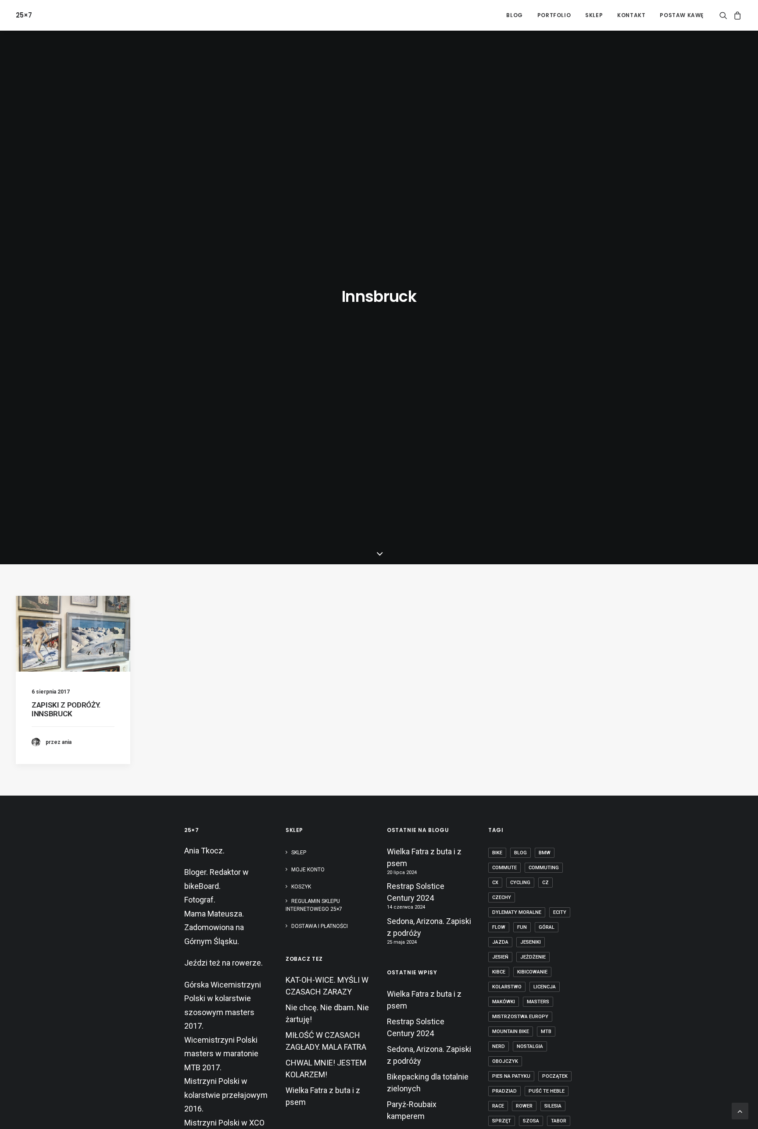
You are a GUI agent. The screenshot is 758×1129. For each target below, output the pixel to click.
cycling (520, 882)
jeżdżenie (533, 957)
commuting (544, 868)
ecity (559, 912)
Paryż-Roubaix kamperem (411, 1110)
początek (555, 1076)
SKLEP (594, 15)
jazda (500, 942)
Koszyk (301, 887)
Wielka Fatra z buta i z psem (424, 857)
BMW (545, 853)
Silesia (552, 1106)
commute (504, 868)
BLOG (514, 15)
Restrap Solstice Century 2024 (415, 891)
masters (538, 1002)
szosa (531, 1121)
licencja (544, 987)
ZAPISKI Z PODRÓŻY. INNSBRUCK (66, 709)
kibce (498, 972)
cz (545, 882)
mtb (546, 1031)
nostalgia (530, 1046)
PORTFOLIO (554, 15)
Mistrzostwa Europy (520, 1016)
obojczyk (505, 1061)
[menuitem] (514, 15)
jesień (500, 957)
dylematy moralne (516, 912)
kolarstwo (507, 987)
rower (524, 1106)
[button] (724, 15)
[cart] (736, 15)
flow (498, 927)
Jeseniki (530, 942)
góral (546, 927)
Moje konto (308, 870)
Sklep (298, 852)
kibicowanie (532, 972)
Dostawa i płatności (319, 926)
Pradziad (504, 1091)
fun (522, 927)
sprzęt (501, 1121)
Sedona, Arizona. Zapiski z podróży (429, 927)
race (498, 1106)
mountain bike (510, 1031)
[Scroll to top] (740, 1110)
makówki (503, 1002)
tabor (558, 1121)
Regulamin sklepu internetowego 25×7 (314, 905)
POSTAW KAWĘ (682, 15)
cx (495, 882)
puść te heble (547, 1091)
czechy (501, 897)
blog (520, 853)
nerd (498, 1046)
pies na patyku (511, 1076)
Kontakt (631, 15)
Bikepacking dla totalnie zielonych (427, 1082)
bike (497, 853)
